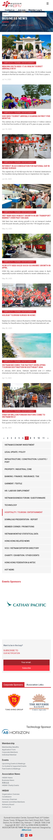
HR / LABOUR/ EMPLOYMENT (17, 491)
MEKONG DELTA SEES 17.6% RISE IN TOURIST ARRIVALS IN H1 (22, 67)
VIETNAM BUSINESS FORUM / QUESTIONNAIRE (25, 498)
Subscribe (26, 668)
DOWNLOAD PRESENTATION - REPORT (21, 519)
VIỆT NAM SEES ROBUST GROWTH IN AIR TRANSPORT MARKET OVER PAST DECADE (26, 217)
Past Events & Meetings (11, 769)
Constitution (7, 797)
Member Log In (35, 10)
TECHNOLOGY (11, 505)
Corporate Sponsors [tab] (13, 684)
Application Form (9, 750)
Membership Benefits (10, 747)
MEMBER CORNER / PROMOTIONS (19, 527)
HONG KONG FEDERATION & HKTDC (20, 562)
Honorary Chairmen (9, 799)
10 (39, 438)
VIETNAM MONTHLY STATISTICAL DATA (21, 534)
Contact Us (6, 807)
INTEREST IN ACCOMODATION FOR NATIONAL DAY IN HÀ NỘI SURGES (26, 167)
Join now (22, 10)
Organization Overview (11, 794)
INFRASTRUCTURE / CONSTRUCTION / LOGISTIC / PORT (26, 460)
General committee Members (13, 802)
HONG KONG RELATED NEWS (17, 541)
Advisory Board (8, 804)
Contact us (10, 10)
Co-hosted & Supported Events (14, 766)
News (13, 25)
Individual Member (9, 755)
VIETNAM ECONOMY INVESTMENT (19, 445)
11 (43, 438)
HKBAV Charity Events (10, 785)
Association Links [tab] (34, 684)
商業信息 (5, 783)
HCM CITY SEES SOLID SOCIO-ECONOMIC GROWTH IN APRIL (26, 266)
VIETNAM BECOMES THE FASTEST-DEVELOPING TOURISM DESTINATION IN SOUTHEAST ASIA (24, 366)
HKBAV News (7, 778)
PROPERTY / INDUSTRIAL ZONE (18, 469)
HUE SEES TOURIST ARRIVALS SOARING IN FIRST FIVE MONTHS (26, 117)
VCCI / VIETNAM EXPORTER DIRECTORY (22, 548)
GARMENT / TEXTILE (13, 483)
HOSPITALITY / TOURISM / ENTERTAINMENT (24, 512)
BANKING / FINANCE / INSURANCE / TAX (22, 476)
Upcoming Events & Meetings (13, 764)
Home (4, 25)
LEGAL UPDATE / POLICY (15, 452)
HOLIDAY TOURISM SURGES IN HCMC (19, 315)
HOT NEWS (9, 570)
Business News (8, 780)
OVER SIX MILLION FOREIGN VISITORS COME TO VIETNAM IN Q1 (23, 416)
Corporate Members (10, 752)
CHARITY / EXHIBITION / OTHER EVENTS (22, 555)
